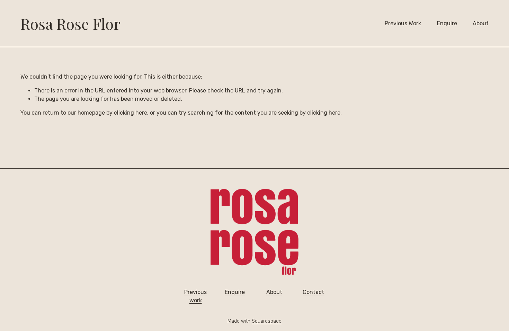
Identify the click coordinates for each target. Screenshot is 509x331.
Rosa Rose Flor (70, 24)
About (481, 23)
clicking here (130, 112)
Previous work (195, 296)
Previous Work (403, 23)
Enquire (447, 23)
